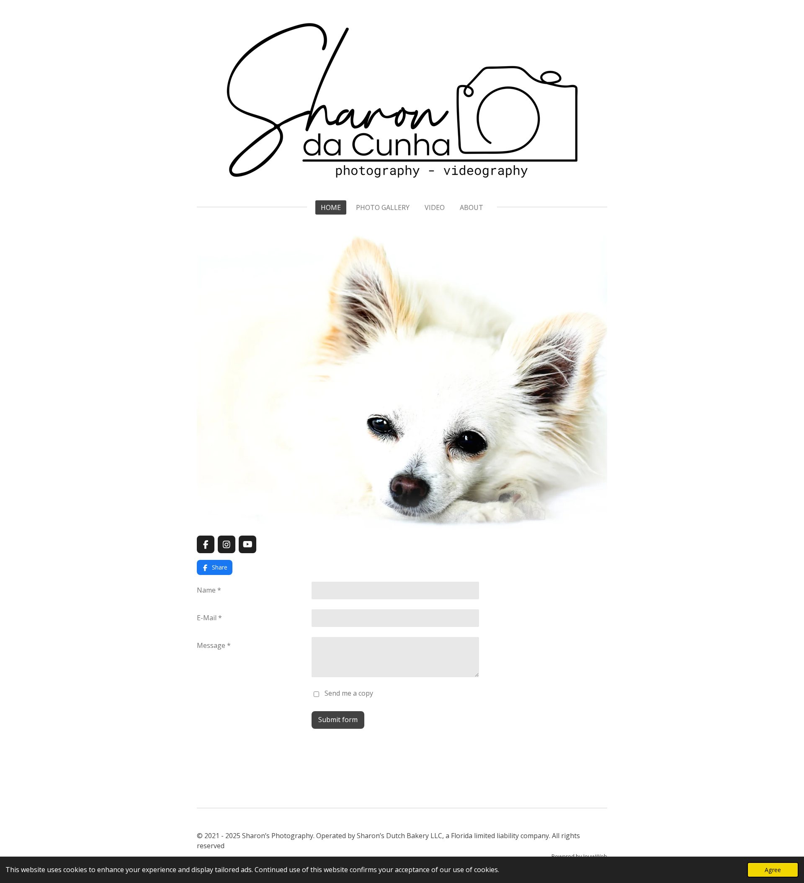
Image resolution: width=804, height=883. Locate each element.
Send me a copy (349, 693)
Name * (209, 590)
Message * (214, 645)
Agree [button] (773, 870)
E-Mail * (209, 617)
